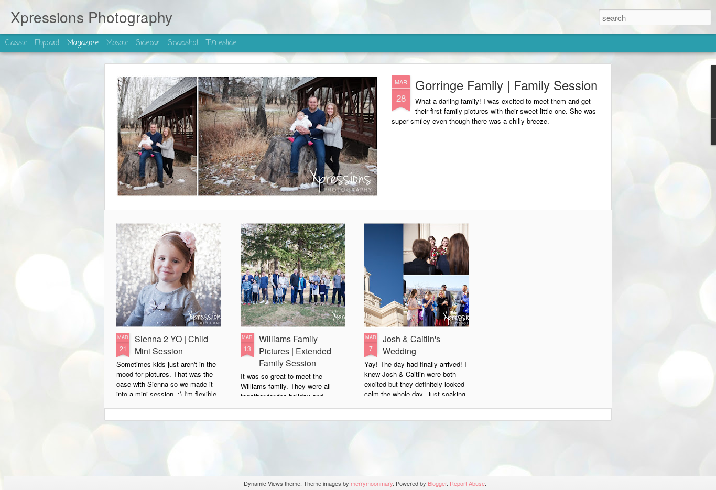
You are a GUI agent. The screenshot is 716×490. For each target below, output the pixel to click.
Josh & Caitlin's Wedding (411, 345)
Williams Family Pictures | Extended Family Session (295, 351)
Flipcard (47, 43)
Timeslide (221, 43)
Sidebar (148, 43)
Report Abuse (467, 483)
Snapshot (183, 43)
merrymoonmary (372, 483)
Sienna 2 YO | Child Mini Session (171, 345)
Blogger (437, 483)
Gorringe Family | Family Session (506, 84)
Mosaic (117, 43)
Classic (16, 43)
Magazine (83, 43)
